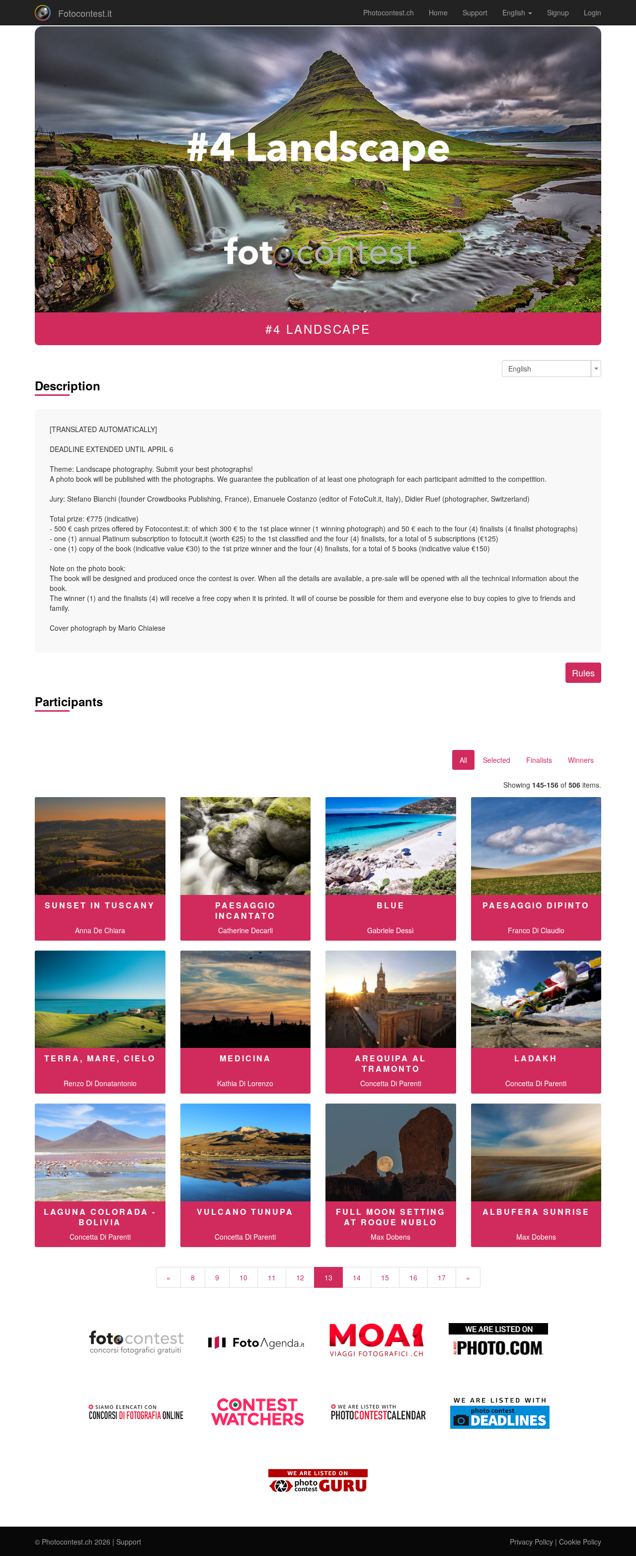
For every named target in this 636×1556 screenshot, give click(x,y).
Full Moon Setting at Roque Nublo (390, 1217)
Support (475, 12)
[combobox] (551, 368)
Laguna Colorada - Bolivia (100, 1217)
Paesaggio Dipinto (535, 905)
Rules (583, 672)
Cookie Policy (580, 1542)
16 (413, 1277)
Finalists (539, 760)
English (514, 12)
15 (385, 1277)
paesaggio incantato (245, 910)
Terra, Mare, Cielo (100, 1058)
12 (300, 1277)
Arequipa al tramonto (390, 1063)
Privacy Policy (531, 1542)
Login (592, 12)
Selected (496, 760)
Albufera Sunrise (536, 1211)
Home (438, 12)
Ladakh (535, 1058)
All (463, 760)
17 (442, 1277)
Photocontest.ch (388, 12)
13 (328, 1277)
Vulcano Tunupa (245, 1211)
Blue (391, 905)
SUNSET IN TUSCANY (100, 905)
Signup (558, 12)
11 (272, 1277)
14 (357, 1277)
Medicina (245, 1058)
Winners (581, 760)
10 (243, 1277)
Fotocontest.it (85, 12)
